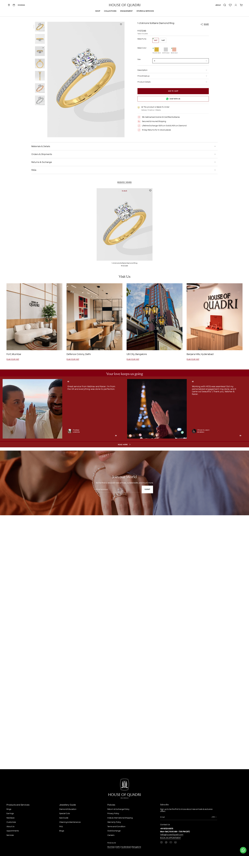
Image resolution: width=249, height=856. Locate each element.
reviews (21, 5)
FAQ (61, 826)
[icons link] (8, 5)
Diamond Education (67, 809)
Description (142, 70)
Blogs (61, 831)
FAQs (33, 170)
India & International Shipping (120, 818)
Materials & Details (40, 146)
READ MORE (123, 444)
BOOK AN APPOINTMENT (170, 838)
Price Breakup (143, 76)
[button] (97, 11)
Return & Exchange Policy (118, 809)
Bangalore (136, 847)
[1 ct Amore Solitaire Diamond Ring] (125, 224)
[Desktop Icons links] (13, 5)
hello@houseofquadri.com (171, 834)
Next (245, 409)
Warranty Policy (114, 822)
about (218, 5)
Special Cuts (64, 813)
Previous (47, 79)
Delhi (118, 847)
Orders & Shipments (41, 154)
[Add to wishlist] (121, 24)
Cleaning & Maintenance (70, 822)
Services (10, 835)
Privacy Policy (113, 813)
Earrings (10, 813)
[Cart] (241, 5)
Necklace (10, 818)
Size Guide (63, 818)
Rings (8, 809)
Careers (110, 835)
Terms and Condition (116, 826)
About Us (10, 826)
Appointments (12, 831)
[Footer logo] (124, 789)
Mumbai (111, 847)
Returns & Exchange (41, 162)
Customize (11, 822)
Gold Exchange (113, 831)
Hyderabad (126, 847)
